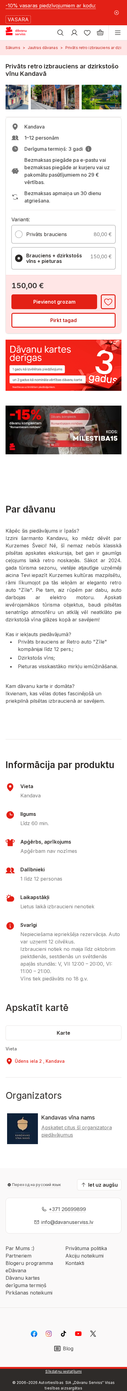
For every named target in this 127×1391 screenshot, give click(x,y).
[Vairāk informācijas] (88, 149)
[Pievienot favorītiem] (108, 301)
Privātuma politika (86, 1248)
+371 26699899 (67, 1209)
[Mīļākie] (87, 32)
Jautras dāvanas (43, 47)
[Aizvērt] (116, 12)
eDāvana (16, 1270)
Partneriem (18, 1256)
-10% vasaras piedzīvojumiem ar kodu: (51, 5)
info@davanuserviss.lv (67, 1222)
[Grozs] (100, 32)
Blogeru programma (29, 1263)
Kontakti (74, 1263)
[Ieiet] (74, 32)
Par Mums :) (20, 1248)
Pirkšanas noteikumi (29, 1293)
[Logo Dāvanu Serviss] (21, 32)
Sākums (13, 47)
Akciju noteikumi (84, 1256)
